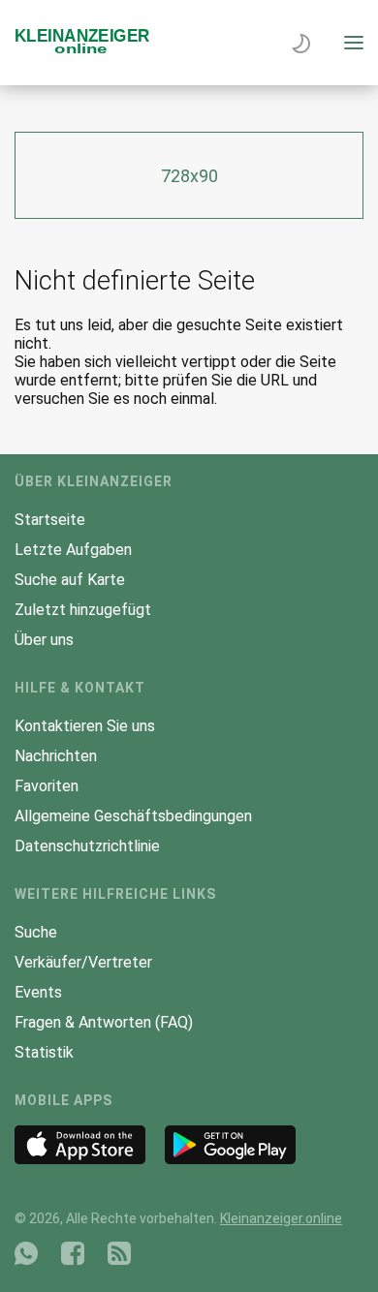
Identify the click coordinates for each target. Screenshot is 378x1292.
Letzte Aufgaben (73, 549)
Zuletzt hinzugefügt (83, 609)
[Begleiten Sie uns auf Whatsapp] (26, 1253)
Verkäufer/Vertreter (83, 962)
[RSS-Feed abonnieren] (119, 1253)
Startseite (50, 519)
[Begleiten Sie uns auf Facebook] (72, 1253)
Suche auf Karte (70, 579)
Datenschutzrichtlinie (87, 846)
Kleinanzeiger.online (281, 1218)
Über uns (44, 640)
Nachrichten (56, 756)
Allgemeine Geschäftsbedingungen (133, 816)
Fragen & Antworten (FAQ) (104, 1022)
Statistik (44, 1052)
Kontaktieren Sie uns (85, 726)
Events (38, 992)
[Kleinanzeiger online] (82, 49)
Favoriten (47, 786)
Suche (36, 932)
